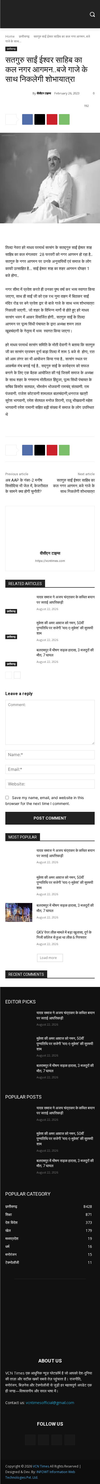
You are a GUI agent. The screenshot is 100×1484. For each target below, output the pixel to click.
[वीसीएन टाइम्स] (19, 93)
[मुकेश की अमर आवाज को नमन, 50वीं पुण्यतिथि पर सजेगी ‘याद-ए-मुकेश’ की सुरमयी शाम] (18, 629)
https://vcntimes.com (50, 561)
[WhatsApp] (64, 119)
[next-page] (17, 675)
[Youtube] (70, 1440)
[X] (39, 119)
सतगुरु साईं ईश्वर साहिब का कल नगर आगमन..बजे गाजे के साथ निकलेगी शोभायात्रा (74, 486)
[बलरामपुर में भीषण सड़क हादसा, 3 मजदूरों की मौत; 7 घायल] (18, 657)
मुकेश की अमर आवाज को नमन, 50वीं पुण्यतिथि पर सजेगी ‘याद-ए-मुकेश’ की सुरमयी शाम (65, 628)
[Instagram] (43, 1440)
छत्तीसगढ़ (24, 36)
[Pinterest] (52, 119)
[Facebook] (27, 119)
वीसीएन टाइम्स (44, 93)
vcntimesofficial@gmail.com (50, 1402)
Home (10, 36)
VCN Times (41, 1466)
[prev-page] (8, 675)
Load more (48, 957)
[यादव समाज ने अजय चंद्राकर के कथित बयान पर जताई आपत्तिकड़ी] (18, 604)
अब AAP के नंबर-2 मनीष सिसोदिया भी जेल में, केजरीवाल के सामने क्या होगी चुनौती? (26, 486)
